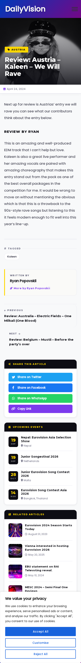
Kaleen (12, 257)
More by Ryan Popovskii (32, 288)
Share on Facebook (31, 388)
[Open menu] (75, 8)
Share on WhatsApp (32, 398)
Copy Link (24, 409)
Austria (18, 49)
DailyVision (25, 9)
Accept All (40, 631)
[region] (40, 627)
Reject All (41, 654)
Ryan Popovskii (23, 280)
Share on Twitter (29, 377)
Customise (40, 643)
